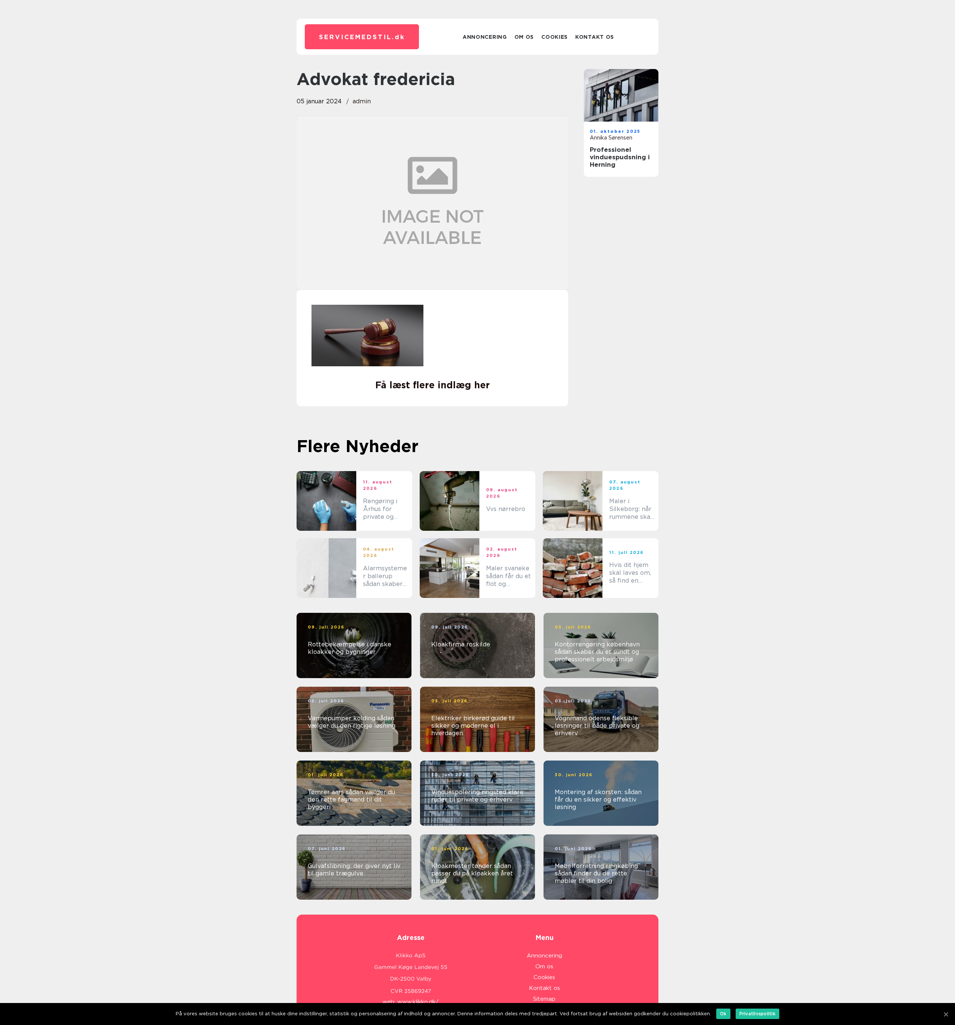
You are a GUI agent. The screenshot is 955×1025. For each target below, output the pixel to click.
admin (362, 101)
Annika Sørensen (611, 137)
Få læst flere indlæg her (432, 385)
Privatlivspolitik (757, 1013)
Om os (524, 37)
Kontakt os (594, 37)
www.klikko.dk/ (418, 1002)
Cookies (554, 37)
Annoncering (485, 37)
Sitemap (544, 999)
